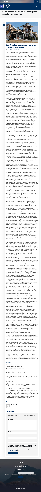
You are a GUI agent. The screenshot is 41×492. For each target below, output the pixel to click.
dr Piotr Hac (8, 362)
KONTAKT (36, 1)
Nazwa (9, 431)
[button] (1, 6)
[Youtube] (7, 1)
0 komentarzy (16, 49)
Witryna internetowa (12, 440)
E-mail (9, 436)
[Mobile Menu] (38, 6)
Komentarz (10, 419)
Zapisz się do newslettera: (13, 472)
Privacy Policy (33, 449)
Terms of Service (13, 450)
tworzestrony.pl (22, 488)
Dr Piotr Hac (11, 49)
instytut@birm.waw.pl (20, 469)
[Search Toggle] (36, 6)
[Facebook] (2, 1)
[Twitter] (4, 1)
